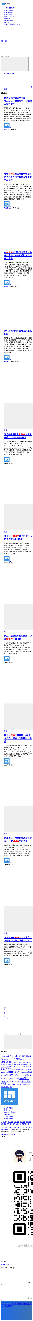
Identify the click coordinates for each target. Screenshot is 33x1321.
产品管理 (16, 1122)
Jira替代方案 (8, 12)
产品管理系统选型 (12, 1064)
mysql (24, 1059)
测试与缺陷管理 (9, 20)
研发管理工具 (21, 1069)
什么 (5, 1066)
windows (22, 1062)
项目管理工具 (13, 1081)
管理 (24, 1072)
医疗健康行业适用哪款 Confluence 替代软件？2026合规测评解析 (18, 101)
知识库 (14, 1069)
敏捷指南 (7, 1110)
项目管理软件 (19, 1084)
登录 (2, 41)
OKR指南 (7, 1114)
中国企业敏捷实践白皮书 (12, 24)
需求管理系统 (14, 1078)
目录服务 (20, 1124)
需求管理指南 (8, 1116)
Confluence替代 (8, 1056)
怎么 (25, 1066)
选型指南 (11, 1075)
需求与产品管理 (9, 16)
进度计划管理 (8, 14)
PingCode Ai (7, 22)
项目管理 (7, 129)
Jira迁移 (15, 1059)
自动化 (15, 1124)
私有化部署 (14, 1071)
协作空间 (9, 1124)
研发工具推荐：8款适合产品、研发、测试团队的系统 (18, 738)
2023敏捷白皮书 (9, 1108)
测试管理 (3, 1124)
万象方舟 (26, 1124)
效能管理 (28, 1122)
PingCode (9, 1061)
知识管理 (7, 18)
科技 (5, 430)
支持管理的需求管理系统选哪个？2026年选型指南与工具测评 (18, 177)
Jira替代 (21, 1056)
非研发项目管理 (9, 8)
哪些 (12, 1066)
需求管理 (23, 1075)
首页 (9, 73)
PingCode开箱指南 (9, 1112)
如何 (18, 1066)
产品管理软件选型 (25, 1064)
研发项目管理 (8, 10)
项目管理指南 (8, 1118)
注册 (5, 41)
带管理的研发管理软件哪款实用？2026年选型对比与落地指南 (18, 255)
